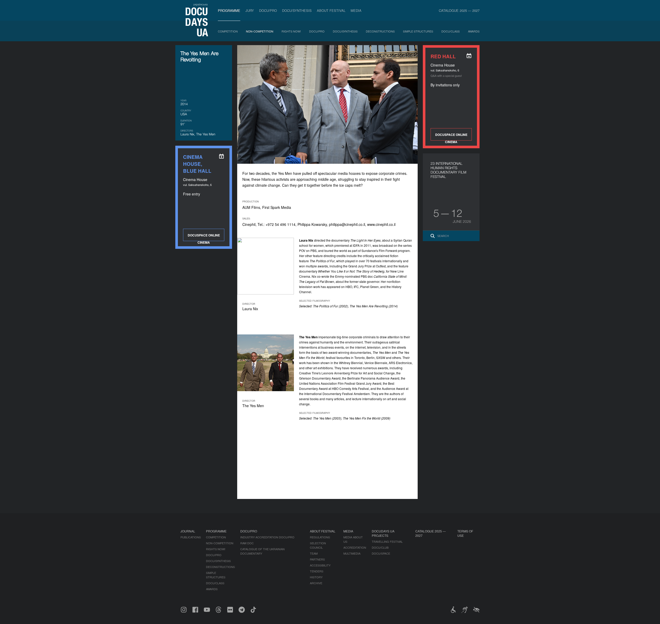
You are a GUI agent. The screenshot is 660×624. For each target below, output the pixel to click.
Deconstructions (380, 31)
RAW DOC (247, 543)
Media (356, 10)
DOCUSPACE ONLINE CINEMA (451, 136)
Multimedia (351, 553)
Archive (316, 583)
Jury (249, 10)
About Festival (331, 10)
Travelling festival (387, 541)
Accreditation (354, 547)
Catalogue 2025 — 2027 (459, 10)
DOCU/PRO (268, 10)
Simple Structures (418, 31)
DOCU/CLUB (380, 547)
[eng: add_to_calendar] (469, 55)
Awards (474, 31)
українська (200, 4)
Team (314, 553)
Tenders (316, 571)
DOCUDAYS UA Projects (383, 533)
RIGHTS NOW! (291, 31)
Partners (317, 559)
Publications (190, 537)
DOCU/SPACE (381, 553)
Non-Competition (259, 31)
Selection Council (318, 545)
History (316, 577)
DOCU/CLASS (450, 31)
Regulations (320, 537)
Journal (187, 531)
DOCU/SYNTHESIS (297, 10)
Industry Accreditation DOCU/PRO (267, 537)
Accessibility (320, 565)
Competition (228, 31)
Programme (229, 10)
